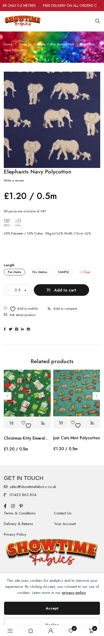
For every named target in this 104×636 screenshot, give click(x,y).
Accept (52, 608)
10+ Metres (39, 272)
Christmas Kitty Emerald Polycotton (27, 438)
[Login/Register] (51, 631)
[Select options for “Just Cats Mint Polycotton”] (60, 423)
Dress (23, 44)
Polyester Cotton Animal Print (54, 44)
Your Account (65, 524)
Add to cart (65, 290)
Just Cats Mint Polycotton (76, 438)
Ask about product (22, 314)
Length (9, 265)
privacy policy (74, 592)
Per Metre (14, 272)
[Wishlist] (21, 309)
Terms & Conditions (20, 513)
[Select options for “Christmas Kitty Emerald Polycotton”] (11, 423)
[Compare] (62, 309)
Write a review (14, 180)
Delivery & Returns (18, 524)
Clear (86, 272)
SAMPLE (63, 272)
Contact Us (62, 513)
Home (8, 44)
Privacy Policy (15, 534)
